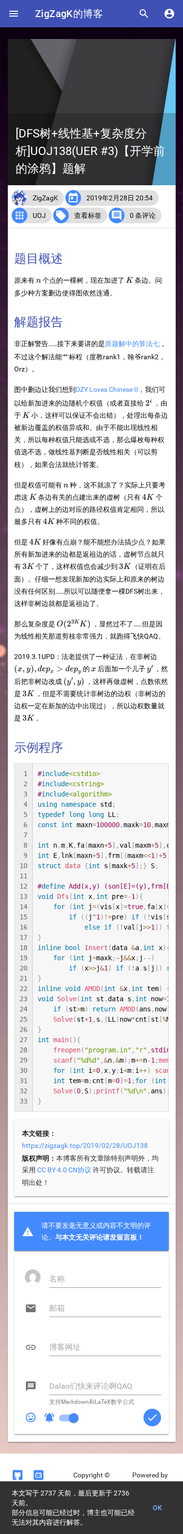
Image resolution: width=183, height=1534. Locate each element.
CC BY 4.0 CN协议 (64, 1170)
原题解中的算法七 (132, 344)
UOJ (39, 215)
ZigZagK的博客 (69, 13)
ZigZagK (45, 198)
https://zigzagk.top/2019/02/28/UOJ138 (85, 1145)
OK (158, 1508)
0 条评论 (143, 215)
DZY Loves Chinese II (107, 389)
